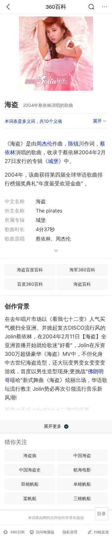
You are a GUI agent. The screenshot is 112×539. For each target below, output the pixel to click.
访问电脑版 (45, 532)
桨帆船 (29, 498)
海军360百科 (82, 269)
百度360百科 (30, 284)
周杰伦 (44, 144)
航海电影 (82, 469)
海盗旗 (29, 455)
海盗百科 (82, 284)
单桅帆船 (82, 484)
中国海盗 (82, 455)
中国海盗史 (30, 469)
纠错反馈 (101, 532)
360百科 (56, 7)
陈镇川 (76, 144)
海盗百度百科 (30, 269)
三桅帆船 (82, 498)
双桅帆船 (30, 484)
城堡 (53, 161)
